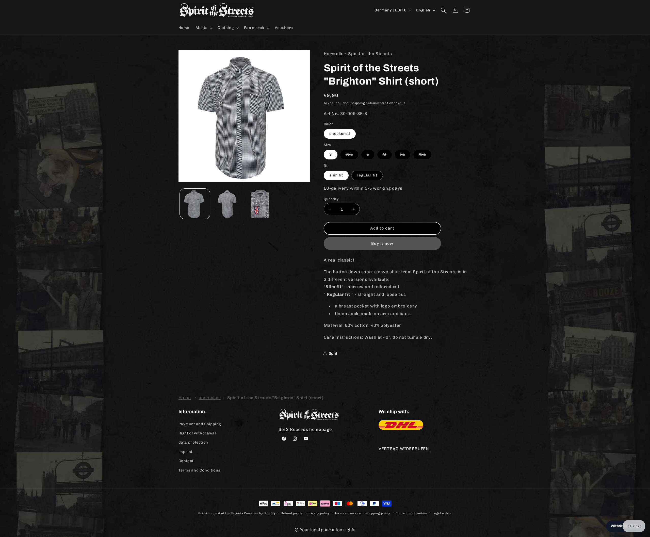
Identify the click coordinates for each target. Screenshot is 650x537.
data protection (193, 442)
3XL (352, 155)
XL (405, 155)
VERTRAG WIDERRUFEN (404, 448)
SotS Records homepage (305, 429)
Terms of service (348, 513)
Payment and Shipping (199, 423)
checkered (339, 133)
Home (184, 397)
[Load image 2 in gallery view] (228, 204)
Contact (185, 460)
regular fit (367, 175)
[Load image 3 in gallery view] (261, 204)
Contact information (411, 513)
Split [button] (333, 353)
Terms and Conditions (199, 470)
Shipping (358, 103)
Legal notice (442, 513)
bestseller (209, 397)
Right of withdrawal (197, 433)
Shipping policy (378, 513)
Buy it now (382, 243)
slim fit (336, 175)
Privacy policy (318, 513)
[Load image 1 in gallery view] (195, 204)
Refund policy (291, 513)
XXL (425, 155)
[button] (203, 28)
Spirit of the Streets (227, 513)
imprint (185, 451)
